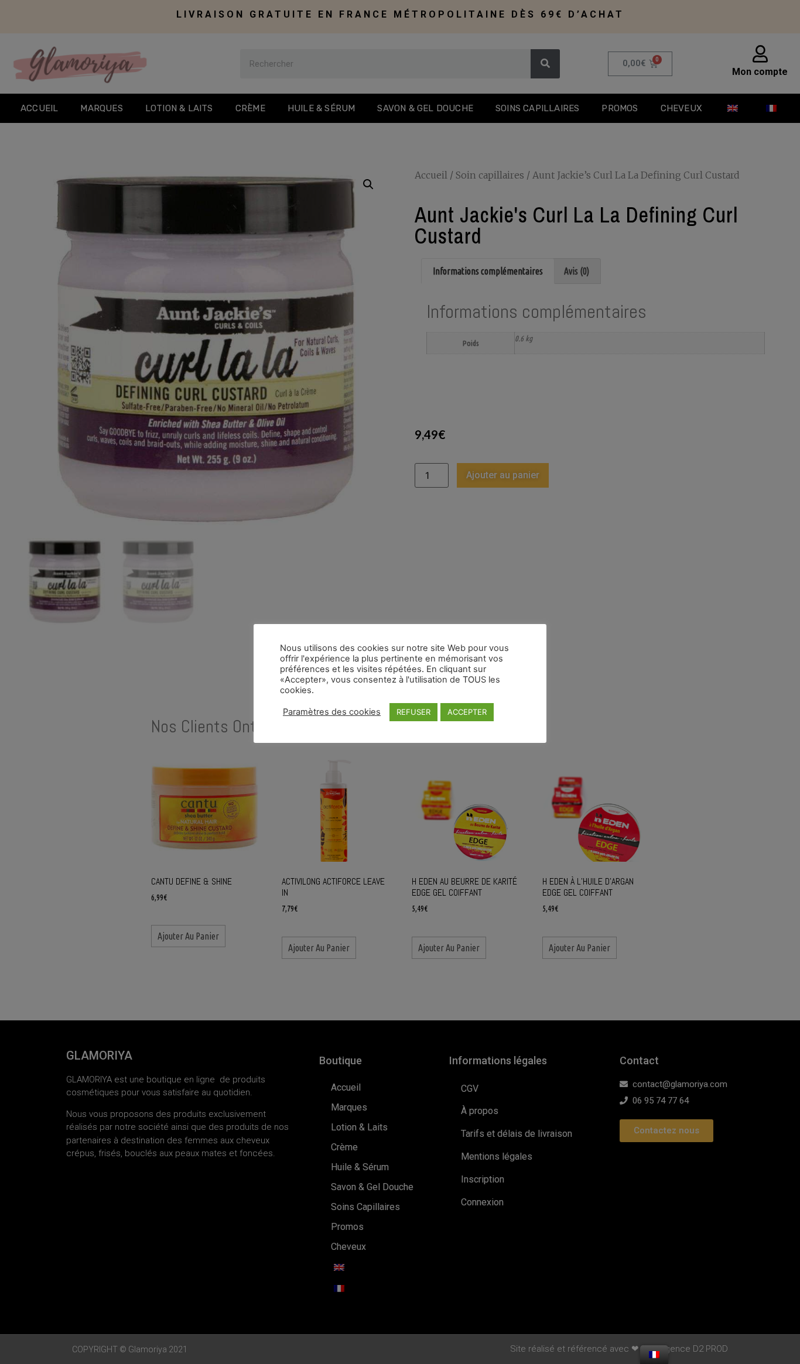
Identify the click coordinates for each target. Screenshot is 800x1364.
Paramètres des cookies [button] (332, 712)
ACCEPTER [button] (467, 712)
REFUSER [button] (413, 712)
